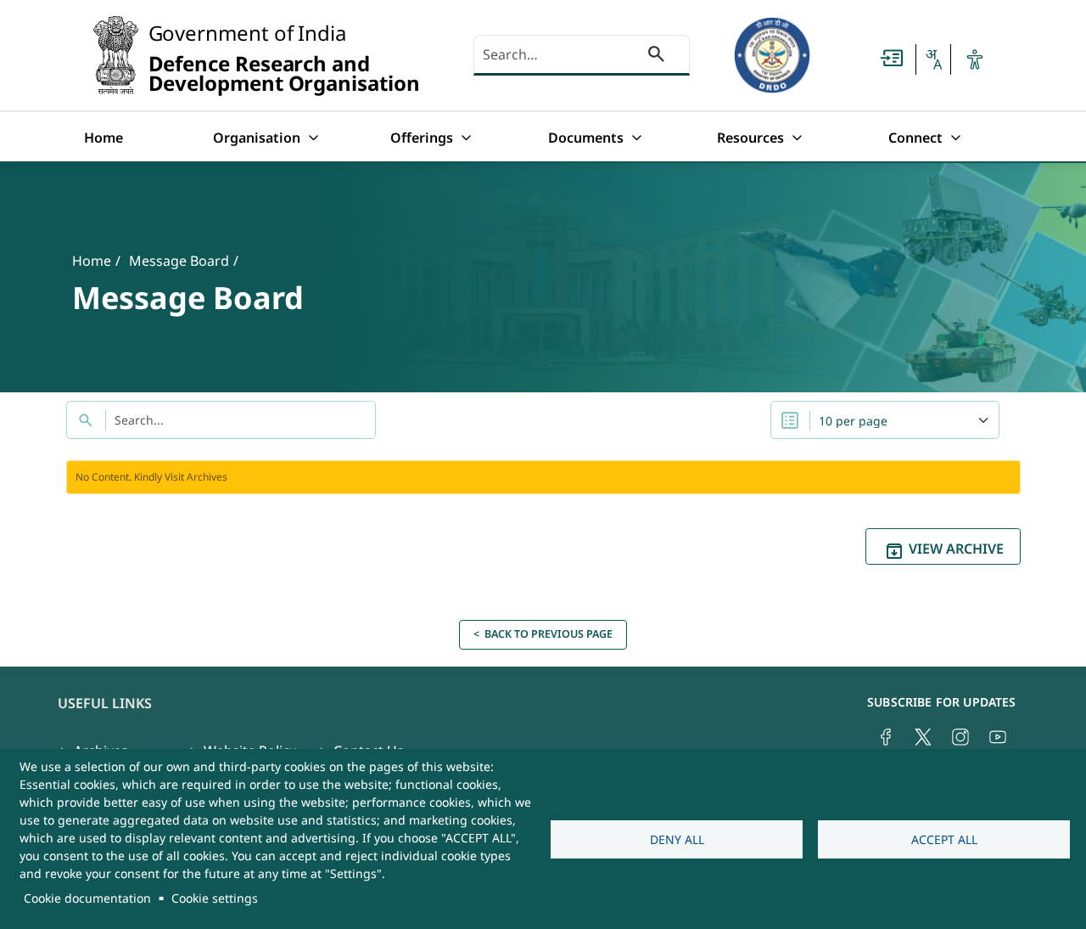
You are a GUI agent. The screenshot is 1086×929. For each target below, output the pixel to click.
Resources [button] (750, 137)
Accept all (944, 839)
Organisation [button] (256, 137)
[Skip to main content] (891, 57)
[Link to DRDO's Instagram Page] (960, 737)
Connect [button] (915, 137)
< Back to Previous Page (543, 634)
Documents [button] (586, 137)
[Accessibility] (974, 59)
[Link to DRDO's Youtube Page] (998, 737)
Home (103, 137)
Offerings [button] (421, 137)
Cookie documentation (87, 898)
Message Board (179, 260)
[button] (933, 59)
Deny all (677, 839)
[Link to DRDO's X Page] (923, 737)
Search (656, 56)
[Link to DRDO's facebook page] (886, 737)
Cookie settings (214, 898)
